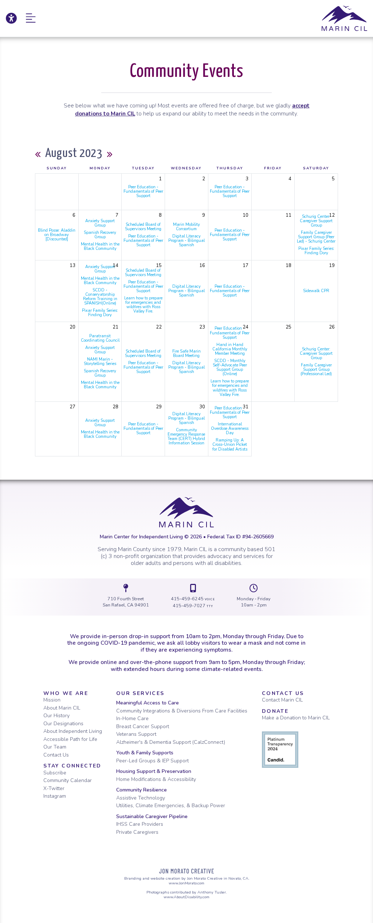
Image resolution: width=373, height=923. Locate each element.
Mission (51, 699)
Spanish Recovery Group (100, 235)
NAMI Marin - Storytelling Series (100, 361)
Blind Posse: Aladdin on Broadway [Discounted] (56, 235)
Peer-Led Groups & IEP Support (152, 760)
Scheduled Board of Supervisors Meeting (143, 227)
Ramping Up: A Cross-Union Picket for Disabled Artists (229, 444)
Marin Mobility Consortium (186, 227)
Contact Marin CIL (282, 699)
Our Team (54, 746)
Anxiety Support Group (100, 223)
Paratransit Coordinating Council (100, 338)
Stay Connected (72, 765)
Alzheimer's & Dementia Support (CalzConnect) (170, 742)
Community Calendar (67, 780)
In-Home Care (132, 718)
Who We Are (65, 693)
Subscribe (54, 772)
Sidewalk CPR (316, 291)
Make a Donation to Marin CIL (296, 717)
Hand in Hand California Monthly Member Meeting (229, 349)
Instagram (54, 796)
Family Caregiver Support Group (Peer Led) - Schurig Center (316, 237)
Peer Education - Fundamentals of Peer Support (143, 191)
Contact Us (56, 754)
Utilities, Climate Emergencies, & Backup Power (170, 805)
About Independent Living (72, 731)
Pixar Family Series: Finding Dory (316, 251)
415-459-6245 (193, 599)
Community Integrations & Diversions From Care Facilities (181, 710)
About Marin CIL (61, 707)
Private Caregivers (137, 832)
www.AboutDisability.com (186, 897)
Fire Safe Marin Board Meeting (186, 353)
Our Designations (63, 723)
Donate (275, 711)
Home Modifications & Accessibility (156, 779)
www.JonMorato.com (186, 883)
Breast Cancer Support (142, 726)
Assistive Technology (140, 797)
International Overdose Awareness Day (229, 428)
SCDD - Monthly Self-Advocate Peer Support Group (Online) (230, 367)
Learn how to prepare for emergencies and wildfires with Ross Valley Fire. (143, 304)
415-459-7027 (193, 605)
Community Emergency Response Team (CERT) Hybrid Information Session (186, 436)
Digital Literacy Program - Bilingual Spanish (186, 240)
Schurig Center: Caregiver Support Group (316, 221)
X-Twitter (53, 788)
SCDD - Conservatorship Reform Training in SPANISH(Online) (100, 296)
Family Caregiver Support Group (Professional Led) (316, 369)
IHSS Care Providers (139, 824)
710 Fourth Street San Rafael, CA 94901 (126, 602)
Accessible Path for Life (70, 739)
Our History (56, 715)
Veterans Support (136, 734)
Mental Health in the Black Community (100, 246)
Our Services (140, 693)
